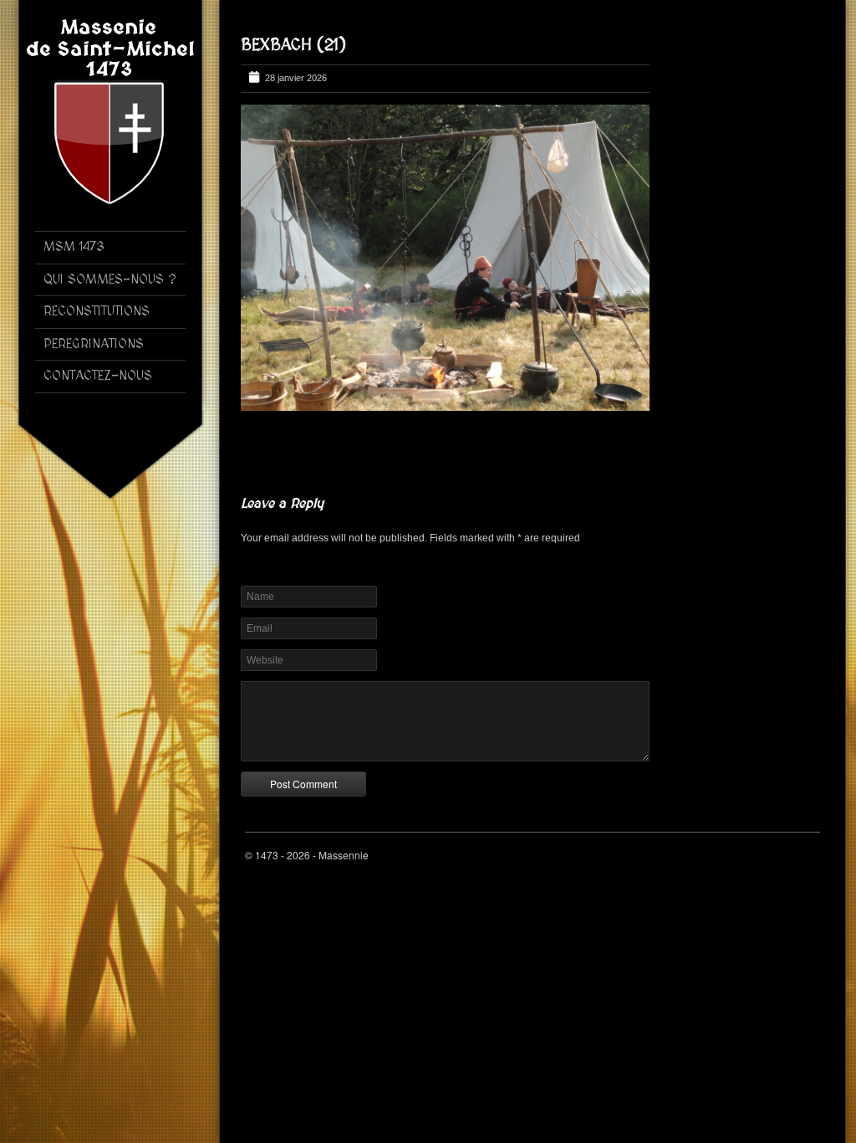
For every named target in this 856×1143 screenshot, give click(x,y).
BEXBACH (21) (293, 45)
